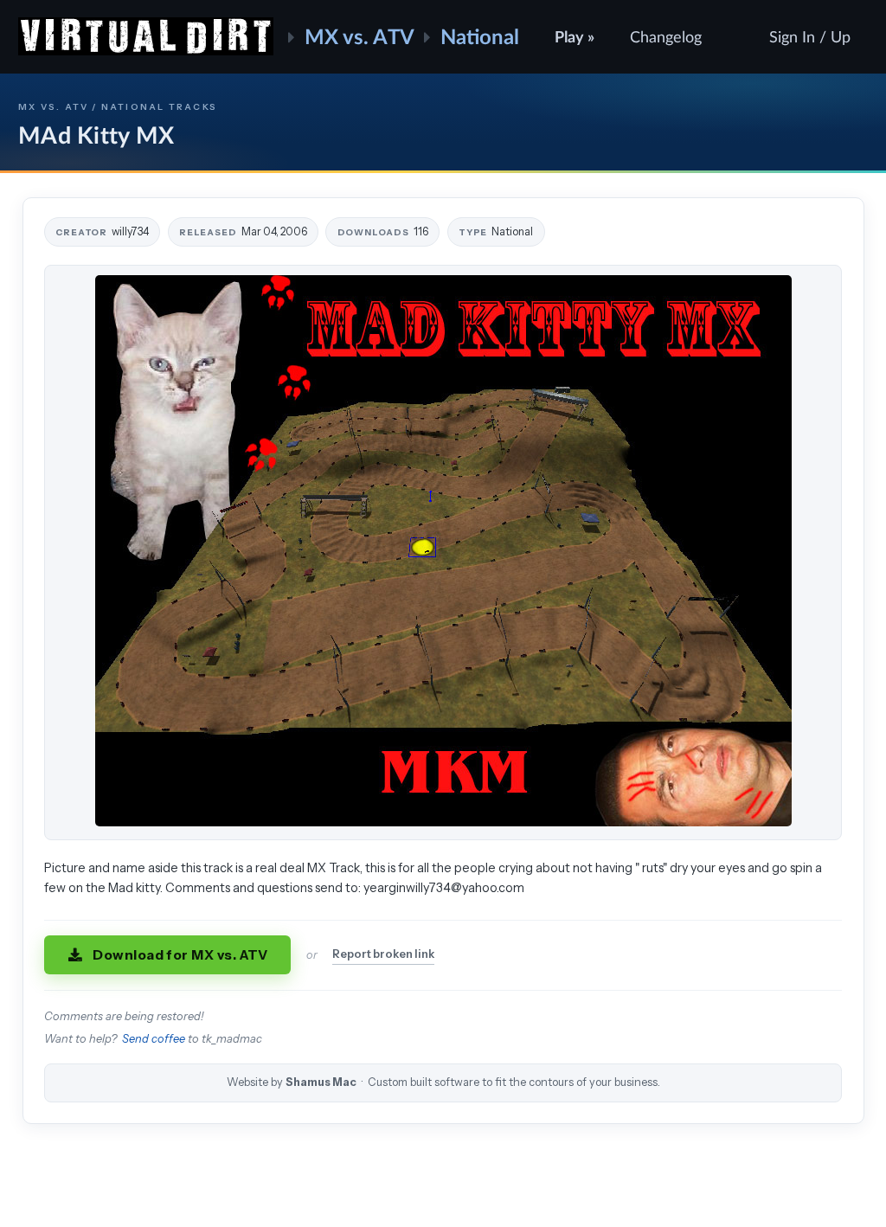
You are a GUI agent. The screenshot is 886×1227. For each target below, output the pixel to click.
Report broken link (383, 954)
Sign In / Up (810, 36)
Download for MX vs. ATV (180, 955)
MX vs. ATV (359, 35)
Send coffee (153, 1038)
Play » (574, 36)
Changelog (666, 36)
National (479, 35)
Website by (443, 1082)
